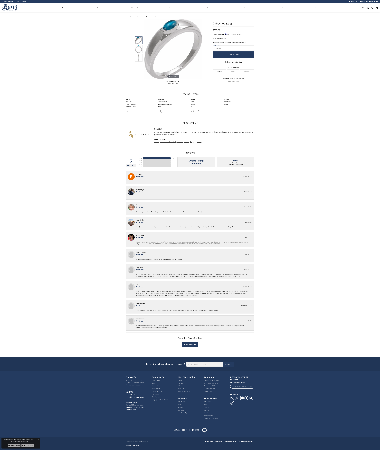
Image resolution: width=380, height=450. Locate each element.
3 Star (140, 162)
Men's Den (210, 8)
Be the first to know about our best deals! (165, 364)
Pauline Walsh (140, 303)
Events (180, 380)
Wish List (180, 383)
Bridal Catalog (182, 389)
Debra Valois (140, 235)
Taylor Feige (140, 189)
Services (282, 8)
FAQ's (179, 404)
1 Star (140, 166)
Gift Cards (181, 386)
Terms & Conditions (231, 441)
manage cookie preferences (19, 441)
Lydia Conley (140, 220)
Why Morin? (181, 402)
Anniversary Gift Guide (211, 386)
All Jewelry (207, 402)
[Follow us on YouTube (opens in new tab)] (242, 398)
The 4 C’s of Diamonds (211, 383)
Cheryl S (138, 205)
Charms (186, 142)
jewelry (131, 16)
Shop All (64, 8)
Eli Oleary (139, 174)
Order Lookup (156, 380)
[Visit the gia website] (186, 430)
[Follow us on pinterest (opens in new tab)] (232, 398)
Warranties (247, 71)
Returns (233, 71)
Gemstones (172, 8)
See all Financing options (219, 38)
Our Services (155, 386)
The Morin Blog (182, 413)
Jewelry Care (208, 391)
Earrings (156, 142)
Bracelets (180, 142)
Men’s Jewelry (208, 416)
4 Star (140, 160)
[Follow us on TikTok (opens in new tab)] (251, 398)
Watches (206, 410)
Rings (136, 16)
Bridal (99, 8)
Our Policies (155, 394)
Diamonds (134, 8)
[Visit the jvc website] (176, 430)
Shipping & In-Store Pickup (160, 400)
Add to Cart (233, 54)
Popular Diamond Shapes (211, 380)
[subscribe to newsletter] (251, 386)
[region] (173, 49)
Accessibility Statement (246, 441)
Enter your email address (237, 382)
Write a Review (190, 344)
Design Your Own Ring (211, 418)
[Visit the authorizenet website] (204, 430)
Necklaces (207, 413)
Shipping (219, 71)
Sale (316, 8)
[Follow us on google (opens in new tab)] (237, 398)
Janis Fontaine (140, 319)
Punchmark (136, 445)
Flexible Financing (157, 391)
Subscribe (228, 364)
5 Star (140, 158)
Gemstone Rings (143, 16)
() (172, 158)
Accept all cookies (27, 445)
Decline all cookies (14, 445)
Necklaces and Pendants (168, 142)
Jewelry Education (209, 389)
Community (181, 410)
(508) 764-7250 (173, 83)
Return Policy (209, 441)
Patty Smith (139, 267)
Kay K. (138, 284)
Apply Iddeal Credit (184, 391)
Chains (199, 142)
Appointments (156, 389)
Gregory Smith (141, 252)
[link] (7, 1)
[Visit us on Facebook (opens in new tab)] (246, 398)
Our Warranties (156, 397)
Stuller (192, 101)
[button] (363, 8)
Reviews (180, 407)
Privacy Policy (219, 441)
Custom (246, 8)
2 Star (140, 164)
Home (127, 16)
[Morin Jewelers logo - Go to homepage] (9, 7)
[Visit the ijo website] (196, 430)
